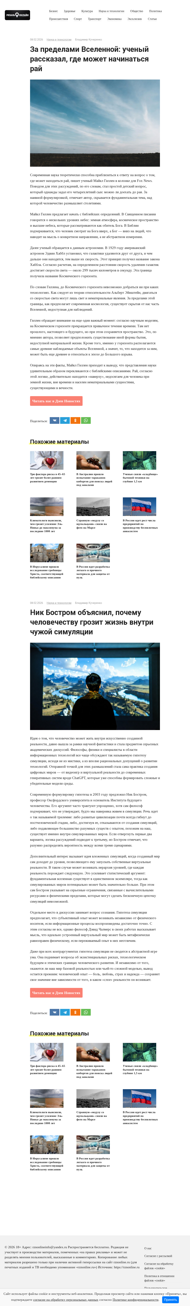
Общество (136, 11)
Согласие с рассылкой (158, 1256)
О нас (148, 1248)
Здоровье (69, 11)
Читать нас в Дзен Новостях (56, 401)
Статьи (152, 19)
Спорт (78, 19)
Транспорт (94, 19)
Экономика (114, 19)
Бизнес (53, 11)
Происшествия (58, 19)
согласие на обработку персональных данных (65, 1300)
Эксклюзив (134, 19)
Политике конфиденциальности (135, 1300)
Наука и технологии (111, 11)
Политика (155, 11)
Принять (170, 1300)
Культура (87, 11)
